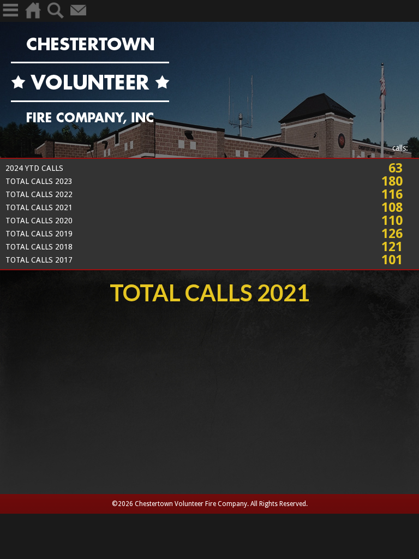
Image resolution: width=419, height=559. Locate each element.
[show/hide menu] (10, 18)
